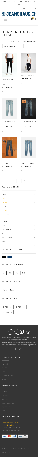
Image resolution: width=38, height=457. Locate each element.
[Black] (4, 257)
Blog (3, 371)
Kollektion (5, 368)
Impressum (6, 407)
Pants (12, 290)
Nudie (24, 273)
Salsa (10, 273)
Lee (4, 273)
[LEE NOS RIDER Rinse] (28, 63)
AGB (3, 410)
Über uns (5, 399)
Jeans (5, 290)
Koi (17, 273)
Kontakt (5, 395)
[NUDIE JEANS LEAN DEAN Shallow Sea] (9, 108)
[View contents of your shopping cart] (32, 19)
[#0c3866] (9, 257)
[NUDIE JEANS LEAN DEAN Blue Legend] (28, 147)
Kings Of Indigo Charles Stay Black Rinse (9, 82)
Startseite (5, 364)
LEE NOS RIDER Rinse (28, 75)
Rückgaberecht (7, 375)
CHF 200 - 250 (7, 312)
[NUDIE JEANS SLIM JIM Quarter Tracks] (28, 108)
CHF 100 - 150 (7, 307)
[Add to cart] (2, 92)
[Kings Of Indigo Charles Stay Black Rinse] (9, 65)
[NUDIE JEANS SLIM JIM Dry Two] (9, 147)
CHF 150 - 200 (20, 307)
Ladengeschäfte (8, 403)
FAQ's (4, 379)
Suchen (4, 392)
